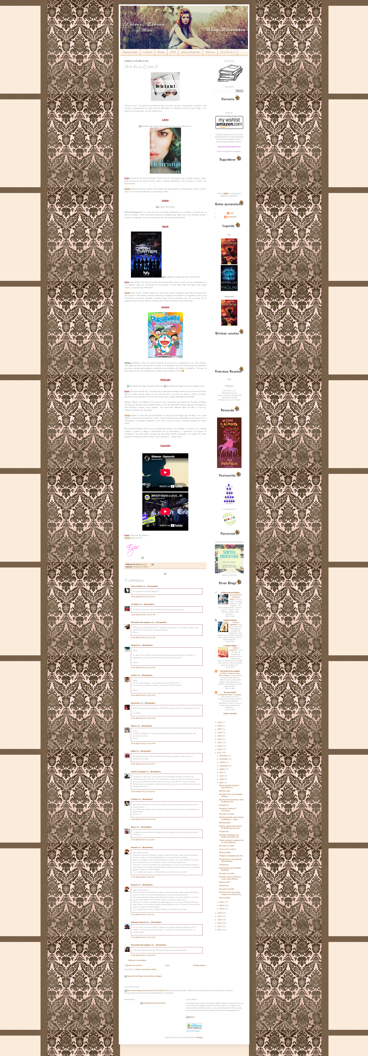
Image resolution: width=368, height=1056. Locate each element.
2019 (219, 746)
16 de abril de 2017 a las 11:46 (143, 638)
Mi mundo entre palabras (141, 622)
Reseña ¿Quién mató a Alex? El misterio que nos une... (230, 827)
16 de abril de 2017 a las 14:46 (143, 743)
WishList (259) (224, 823)
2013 (219, 923)
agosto (222, 769)
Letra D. (145, 567)
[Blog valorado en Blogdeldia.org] (194, 1026)
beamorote (135, 703)
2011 (219, 930)
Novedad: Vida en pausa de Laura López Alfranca (230, 878)
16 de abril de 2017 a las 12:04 (143, 668)
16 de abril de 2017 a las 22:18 (143, 819)
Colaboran (147, 52)
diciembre (224, 756)
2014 (219, 920)
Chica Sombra (137, 586)
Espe (232, 213)
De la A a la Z (227, 52)
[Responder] (153, 586)
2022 (219, 736)
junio (222, 776)
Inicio (167, 965)
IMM (173, 52)
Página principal (130, 52)
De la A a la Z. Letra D (227, 849)
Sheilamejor (231, 217)
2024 (219, 729)
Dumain (134, 847)
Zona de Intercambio (190, 52)
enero (222, 909)
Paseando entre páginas (141, 945)
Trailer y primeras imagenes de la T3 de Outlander (231, 841)
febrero (223, 905)
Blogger (200, 1037)
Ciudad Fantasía (230, 620)
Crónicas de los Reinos (230, 593)
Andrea (134, 675)
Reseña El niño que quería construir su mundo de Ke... (231, 893)
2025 (219, 726)
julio (221, 772)
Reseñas (161, 52)
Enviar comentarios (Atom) (146, 969)
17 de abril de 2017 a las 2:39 (142, 877)
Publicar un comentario (137, 960)
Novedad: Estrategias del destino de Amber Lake (229, 836)
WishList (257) (224, 882)
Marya (133, 827)
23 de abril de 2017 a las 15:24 (143, 955)
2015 (219, 916)
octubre (223, 762)
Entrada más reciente (133, 965)
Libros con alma (230, 714)
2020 (219, 743)
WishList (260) (224, 791)
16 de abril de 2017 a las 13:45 (143, 695)
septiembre (224, 766)
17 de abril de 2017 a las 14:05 (143, 937)
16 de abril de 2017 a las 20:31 (143, 792)
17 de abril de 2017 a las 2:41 (142, 914)
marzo (222, 902)
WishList (210, 52)
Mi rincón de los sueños (230, 671)
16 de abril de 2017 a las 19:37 (143, 764)
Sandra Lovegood (138, 772)
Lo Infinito (135, 604)
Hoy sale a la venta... (227, 814)
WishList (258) (224, 853)
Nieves (134, 726)
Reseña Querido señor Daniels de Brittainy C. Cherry (231, 818)
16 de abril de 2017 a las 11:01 (143, 597)
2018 (219, 749)
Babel (133, 751)
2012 (219, 926)
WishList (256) (224, 898)
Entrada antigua (199, 965)
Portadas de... (224, 805)
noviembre (224, 759)
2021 (219, 739)
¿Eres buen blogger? (193, 1031)
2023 (219, 733)
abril (221, 783)
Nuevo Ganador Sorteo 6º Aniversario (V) (229, 786)
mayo (222, 779)
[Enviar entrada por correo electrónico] (152, 564)
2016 (219, 913)
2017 (219, 753)
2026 (219, 722)
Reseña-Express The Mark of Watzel (236, 597)
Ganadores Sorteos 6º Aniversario (227, 809)
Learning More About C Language (230, 694)
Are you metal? (230, 692)
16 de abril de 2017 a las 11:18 (143, 615)
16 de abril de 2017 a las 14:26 (143, 718)
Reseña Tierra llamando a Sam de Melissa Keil (231, 801)
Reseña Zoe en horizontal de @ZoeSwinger (230, 860)
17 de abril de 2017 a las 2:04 (142, 840)
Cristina (134, 799)
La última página (230, 646)
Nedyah (134, 645)
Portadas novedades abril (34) (231, 856)
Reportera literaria (138, 922)
